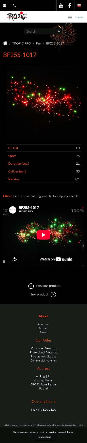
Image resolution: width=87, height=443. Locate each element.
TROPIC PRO (21, 43)
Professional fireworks (43, 352)
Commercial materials (44, 360)
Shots (12, 156)
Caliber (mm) (17, 171)
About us (43, 324)
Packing (13, 179)
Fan (38, 43)
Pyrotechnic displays (43, 356)
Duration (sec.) (18, 163)
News (43, 332)
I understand (44, 437)
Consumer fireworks (43, 348)
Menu (78, 17)
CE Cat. (13, 148)
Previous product (47, 285)
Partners (43, 328)
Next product (39, 294)
